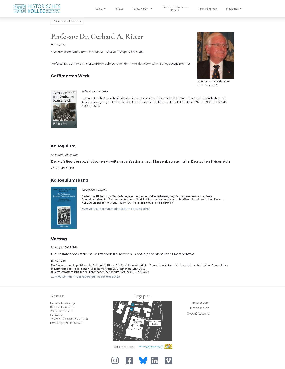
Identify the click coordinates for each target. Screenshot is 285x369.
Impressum (200, 302)
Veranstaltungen (207, 8)
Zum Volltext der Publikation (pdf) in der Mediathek (115, 208)
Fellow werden (140, 8)
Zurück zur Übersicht (67, 21)
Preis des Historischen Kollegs (175, 9)
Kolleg (98, 8)
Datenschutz (199, 308)
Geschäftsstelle (198, 313)
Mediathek (232, 8)
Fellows (119, 8)
